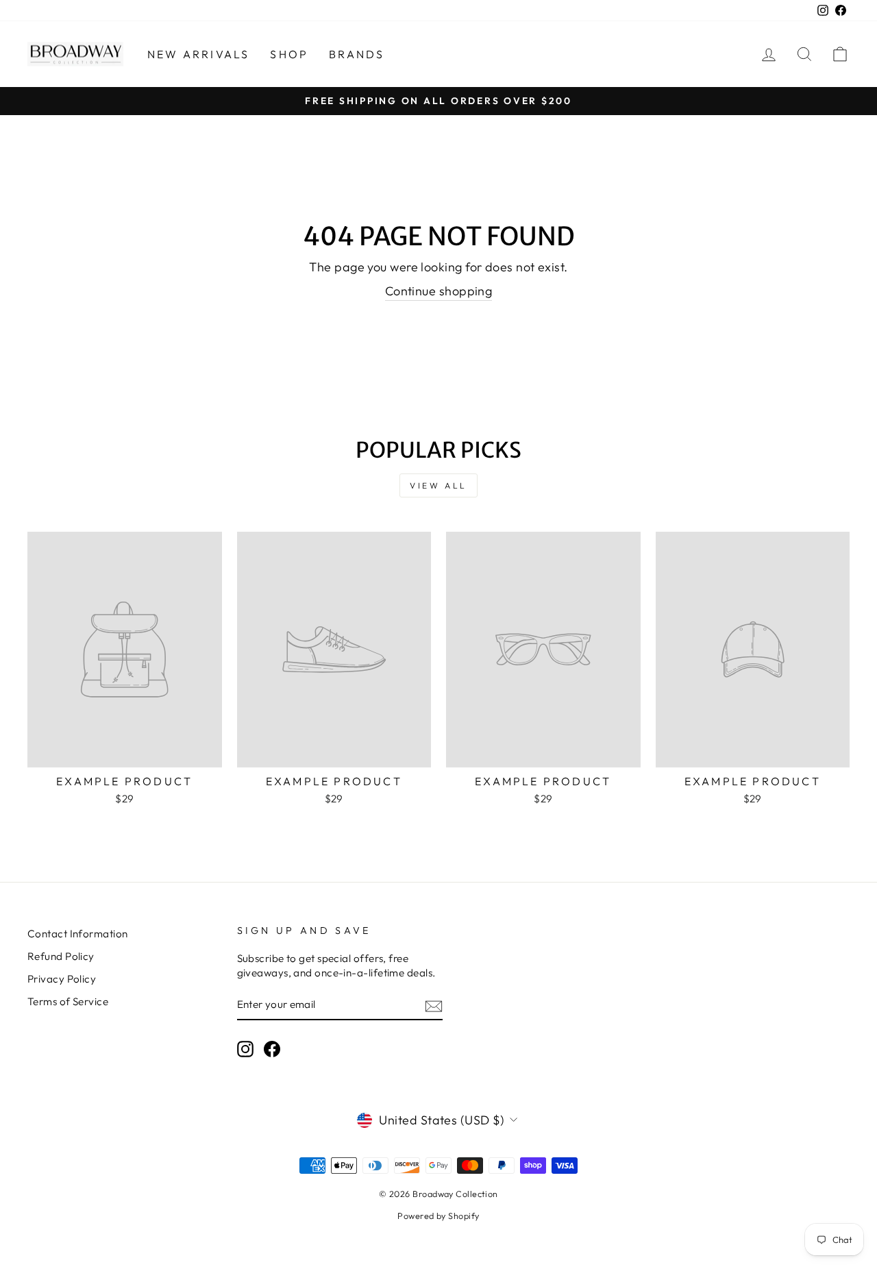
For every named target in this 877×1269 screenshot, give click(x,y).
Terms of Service (67, 1001)
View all (438, 485)
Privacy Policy (61, 978)
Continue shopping (439, 291)
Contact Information (77, 933)
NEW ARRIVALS (198, 54)
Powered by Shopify (438, 1215)
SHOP (289, 54)
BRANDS (356, 54)
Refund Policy (61, 956)
